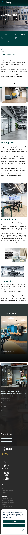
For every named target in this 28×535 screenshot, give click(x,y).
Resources (4, 504)
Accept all (14, 521)
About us (4, 488)
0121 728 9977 (5, 468)
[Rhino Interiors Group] (6, 3)
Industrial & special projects (8, 502)
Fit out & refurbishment (7, 500)
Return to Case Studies (11, 49)
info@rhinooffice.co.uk (7, 466)
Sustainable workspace (7, 490)
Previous (3, 95)
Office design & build (7, 498)
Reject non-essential (14, 525)
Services (4, 486)
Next (24, 95)
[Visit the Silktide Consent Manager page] (23, 530)
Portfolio (4, 492)
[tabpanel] (14, 95)
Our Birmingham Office (7, 506)
